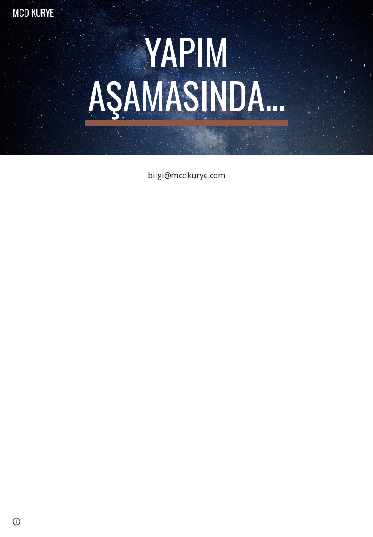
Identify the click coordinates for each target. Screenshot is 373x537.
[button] (16, 521)
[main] (186, 77)
